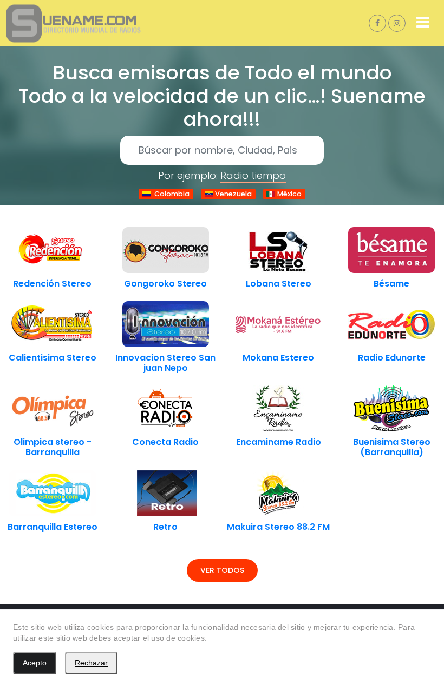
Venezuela (232, 193)
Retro (165, 527)
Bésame (391, 283)
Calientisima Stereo (52, 357)
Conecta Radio (165, 442)
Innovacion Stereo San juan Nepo (165, 362)
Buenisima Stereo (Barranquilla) (391, 447)
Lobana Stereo (278, 283)
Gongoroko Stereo (165, 283)
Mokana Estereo (278, 357)
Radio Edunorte (392, 357)
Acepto (35, 662)
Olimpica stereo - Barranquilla (53, 447)
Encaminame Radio (278, 442)
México (289, 193)
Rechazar (91, 662)
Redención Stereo (52, 283)
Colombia (170, 193)
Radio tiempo (253, 175)
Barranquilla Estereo (52, 527)
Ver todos (222, 570)
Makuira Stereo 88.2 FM (278, 527)
